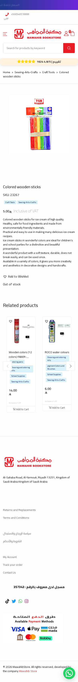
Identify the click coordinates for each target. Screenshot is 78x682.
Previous (7, 366)
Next (70, 366)
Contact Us (9, 572)
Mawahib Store (28, 671)
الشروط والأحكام (12, 541)
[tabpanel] (39, 125)
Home (6, 72)
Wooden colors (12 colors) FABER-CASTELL (20, 357)
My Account (10, 557)
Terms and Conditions (16, 517)
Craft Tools (48, 72)
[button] (5, 33)
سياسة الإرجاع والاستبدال (17, 533)
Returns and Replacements (19, 509)
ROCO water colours (57, 352)
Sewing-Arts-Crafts (26, 72)
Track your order (13, 564)
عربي (6, 18)
